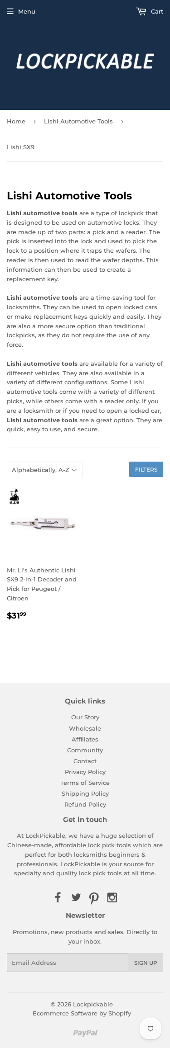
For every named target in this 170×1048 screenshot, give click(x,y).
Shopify (119, 1013)
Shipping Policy (85, 793)
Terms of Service (85, 782)
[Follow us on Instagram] (112, 898)
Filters (146, 469)
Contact (85, 761)
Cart (156, 11)
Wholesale (85, 728)
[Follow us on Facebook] (57, 898)
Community (85, 750)
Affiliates (85, 739)
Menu (26, 11)
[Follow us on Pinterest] (94, 898)
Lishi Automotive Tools (78, 121)
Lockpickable (93, 1004)
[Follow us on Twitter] (76, 898)
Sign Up (145, 962)
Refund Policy (85, 804)
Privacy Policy (85, 771)
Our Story (85, 717)
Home (16, 121)
